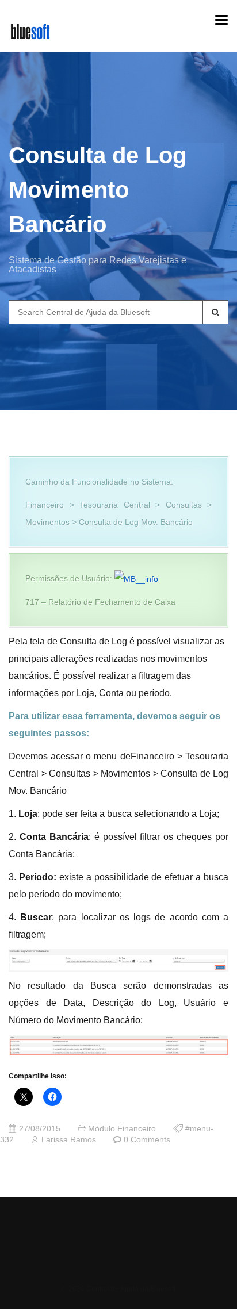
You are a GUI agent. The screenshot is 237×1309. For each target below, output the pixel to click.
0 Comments (147, 1139)
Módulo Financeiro (122, 1128)
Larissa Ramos (68, 1139)
